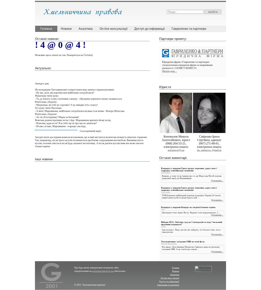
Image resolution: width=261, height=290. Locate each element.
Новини (66, 28)
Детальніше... (217, 180)
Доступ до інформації (149, 28)
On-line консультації (113, 28)
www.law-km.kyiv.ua (102, 271)
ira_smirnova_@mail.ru (209, 150)
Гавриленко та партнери (189, 28)
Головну (88, 55)
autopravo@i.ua (176, 150)
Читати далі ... (169, 71)
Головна (46, 28)
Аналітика (86, 28)
